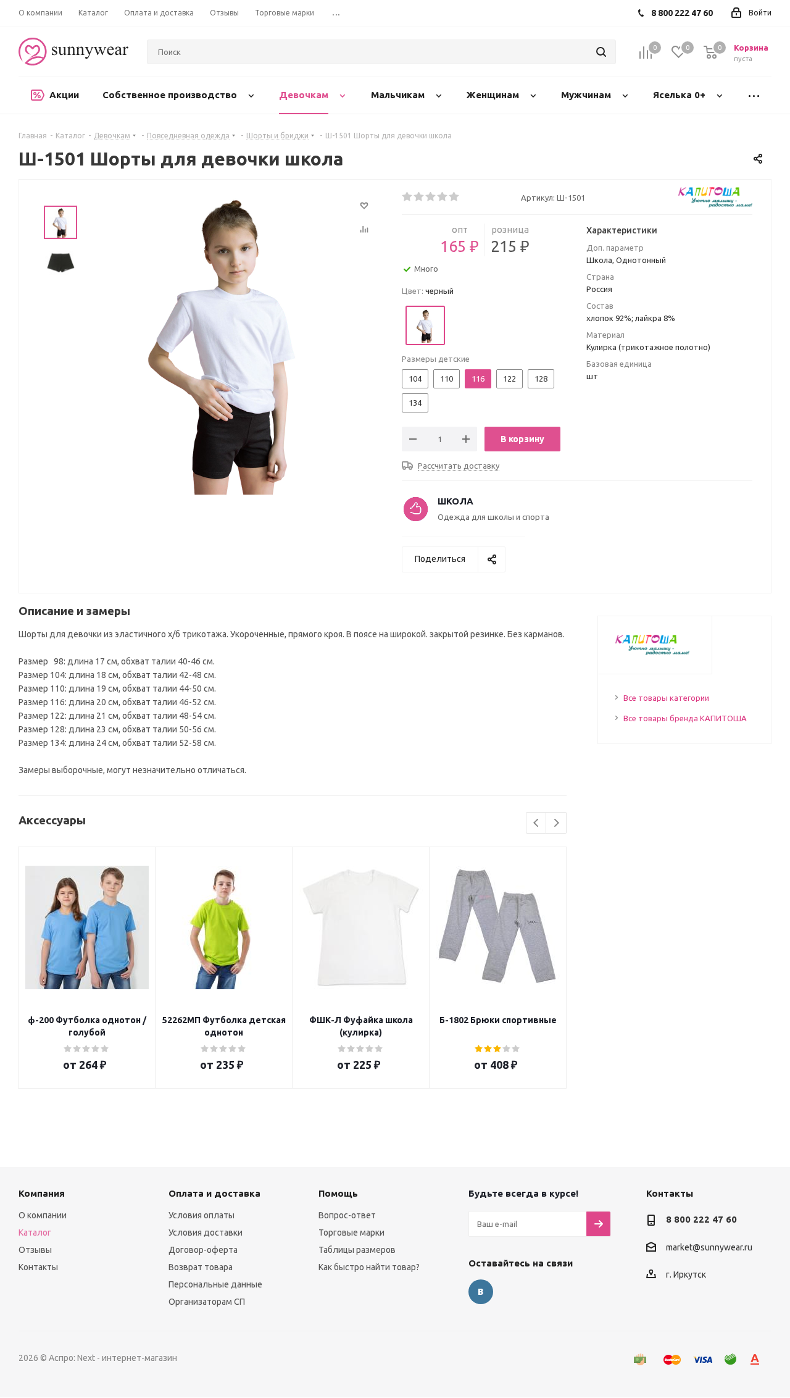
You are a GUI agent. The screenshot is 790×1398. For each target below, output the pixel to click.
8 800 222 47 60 (701, 1219)
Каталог (35, 1232)
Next (556, 823)
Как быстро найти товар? (369, 1267)
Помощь (338, 1193)
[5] (454, 197)
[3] (431, 197)
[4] (443, 197)
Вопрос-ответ (347, 1215)
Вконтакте (480, 1291)
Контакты (38, 1267)
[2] (419, 197)
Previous (536, 823)
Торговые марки (351, 1232)
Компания (42, 1193)
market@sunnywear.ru (709, 1247)
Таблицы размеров (357, 1250)
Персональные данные (215, 1284)
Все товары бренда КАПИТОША (685, 718)
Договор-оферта (203, 1250)
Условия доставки (205, 1232)
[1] (408, 197)
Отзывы (35, 1250)
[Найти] (601, 52)
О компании (43, 1215)
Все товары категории (666, 697)
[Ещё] (753, 95)
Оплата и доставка (214, 1193)
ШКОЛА (455, 501)
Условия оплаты (201, 1215)
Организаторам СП (206, 1302)
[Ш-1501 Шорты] (226, 339)
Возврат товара (200, 1267)
